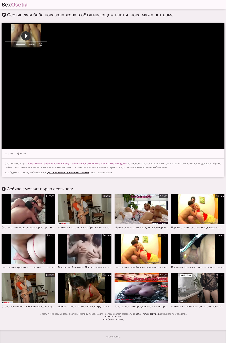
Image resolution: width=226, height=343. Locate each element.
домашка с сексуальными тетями (68, 172)
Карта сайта (113, 336)
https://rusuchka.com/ (113, 319)
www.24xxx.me (113, 316)
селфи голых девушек (147, 313)
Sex (15, 5)
